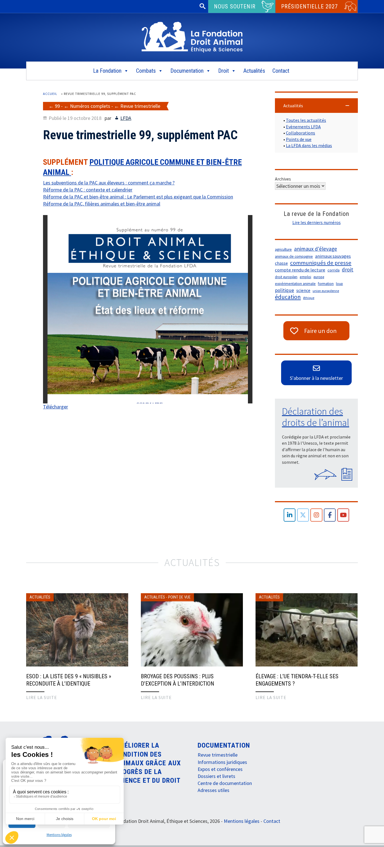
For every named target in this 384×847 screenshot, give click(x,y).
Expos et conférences (220, 769)
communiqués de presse (320, 263)
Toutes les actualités (306, 120)
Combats (146, 70)
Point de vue (179, 597)
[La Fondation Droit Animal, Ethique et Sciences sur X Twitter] (303, 515)
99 (57, 106)
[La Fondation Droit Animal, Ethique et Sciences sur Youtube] (343, 515)
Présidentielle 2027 (309, 6)
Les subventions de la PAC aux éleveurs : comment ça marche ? (109, 182)
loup (339, 283)
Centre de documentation (225, 783)
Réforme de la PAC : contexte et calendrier (87, 189)
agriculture (283, 249)
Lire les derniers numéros (316, 222)
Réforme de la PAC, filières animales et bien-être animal (101, 203)
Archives (283, 179)
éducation (288, 297)
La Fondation (107, 70)
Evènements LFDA (303, 126)
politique (284, 290)
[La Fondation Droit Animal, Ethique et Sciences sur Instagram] (316, 515)
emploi (305, 277)
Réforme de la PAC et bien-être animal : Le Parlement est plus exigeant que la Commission (138, 196)
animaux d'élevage (315, 249)
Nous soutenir (235, 6)
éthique (308, 298)
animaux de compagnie (294, 256)
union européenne (326, 291)
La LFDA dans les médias (309, 145)
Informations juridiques (222, 762)
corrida (333, 270)
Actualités (254, 70)
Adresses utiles (213, 790)
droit (347, 269)
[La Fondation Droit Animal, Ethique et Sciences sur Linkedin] (290, 515)
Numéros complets (90, 106)
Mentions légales (59, 834)
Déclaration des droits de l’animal (315, 416)
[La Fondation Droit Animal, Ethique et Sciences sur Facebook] (330, 515)
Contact (280, 70)
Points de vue (298, 139)
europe (318, 277)
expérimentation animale (295, 283)
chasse (281, 263)
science (303, 290)
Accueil (50, 94)
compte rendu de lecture (300, 270)
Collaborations (300, 133)
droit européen (286, 277)
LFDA (125, 118)
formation (326, 283)
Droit (223, 70)
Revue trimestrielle (140, 106)
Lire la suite (41, 697)
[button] (316, 105)
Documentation (187, 70)
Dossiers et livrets (216, 776)
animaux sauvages (333, 256)
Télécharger (55, 406)
